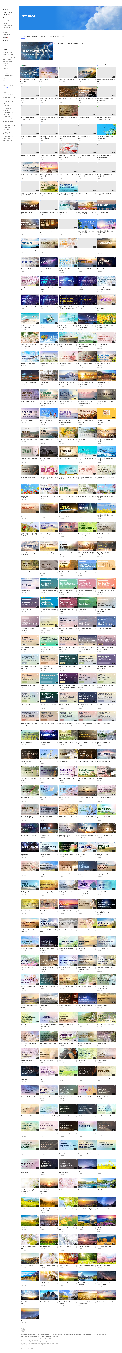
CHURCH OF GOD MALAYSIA (8, 133)
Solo (50, 36)
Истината (5, 23)
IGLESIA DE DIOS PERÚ (8, 102)
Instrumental (35, 36)
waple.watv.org (25, 21)
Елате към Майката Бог (100, 1334)
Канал (5, 50)
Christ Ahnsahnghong (9, 57)
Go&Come (6, 66)
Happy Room (6, 78)
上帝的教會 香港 (7, 140)
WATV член (55, 1336)
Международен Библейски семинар (72, 1334)
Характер (5, 32)
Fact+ (4, 83)
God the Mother (7, 59)
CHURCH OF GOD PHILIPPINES (8, 113)
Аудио (102, 65)
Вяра (4, 30)
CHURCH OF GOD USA (9, 97)
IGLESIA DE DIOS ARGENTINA (8, 109)
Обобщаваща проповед (7, 13)
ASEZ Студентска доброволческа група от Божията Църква (36, 1336)
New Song (5, 87)
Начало (5, 9)
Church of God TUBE (9, 85)
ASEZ (4, 92)
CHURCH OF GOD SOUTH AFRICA (8, 117)
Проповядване (7, 34)
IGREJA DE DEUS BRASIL (8, 122)
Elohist (4, 80)
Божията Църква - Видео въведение (8, 53)
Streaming (56, 36)
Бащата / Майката (8, 20)
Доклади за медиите (57, 1334)
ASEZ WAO (6, 90)
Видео (97, 65)
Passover (5, 68)
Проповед (6, 18)
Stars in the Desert (8, 75)
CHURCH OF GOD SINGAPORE (8, 128)
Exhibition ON (6, 73)
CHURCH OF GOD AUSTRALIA (8, 137)
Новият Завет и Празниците (7, 26)
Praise (28, 36)
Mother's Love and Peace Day (8, 62)
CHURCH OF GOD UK (9, 125)
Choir (62, 36)
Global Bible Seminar (9, 95)
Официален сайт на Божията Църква (30, 1334)
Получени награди (45, 1334)
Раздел (24, 65)
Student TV (6, 70)
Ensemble (44, 36)
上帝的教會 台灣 (7, 106)
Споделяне (36, 21)
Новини (5, 40)
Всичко (23, 36)
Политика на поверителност (64, 1344)
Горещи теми (7, 44)
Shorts (5, 37)
